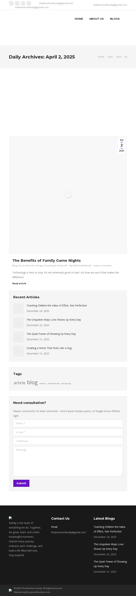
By (80, 265)
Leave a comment (102, 265)
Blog (14, 265)
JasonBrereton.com (40, 592)
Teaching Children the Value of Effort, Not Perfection (57, 305)
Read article (19, 283)
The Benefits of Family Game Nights (46, 260)
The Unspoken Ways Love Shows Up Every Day (54, 319)
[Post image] (18, 308)
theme (42, 383)
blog (32, 382)
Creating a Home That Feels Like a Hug (49, 348)
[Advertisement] (68, 95)
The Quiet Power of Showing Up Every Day (51, 333)
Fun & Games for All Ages (30, 265)
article (19, 382)
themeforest (54, 383)
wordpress (66, 383)
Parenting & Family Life (55, 265)
